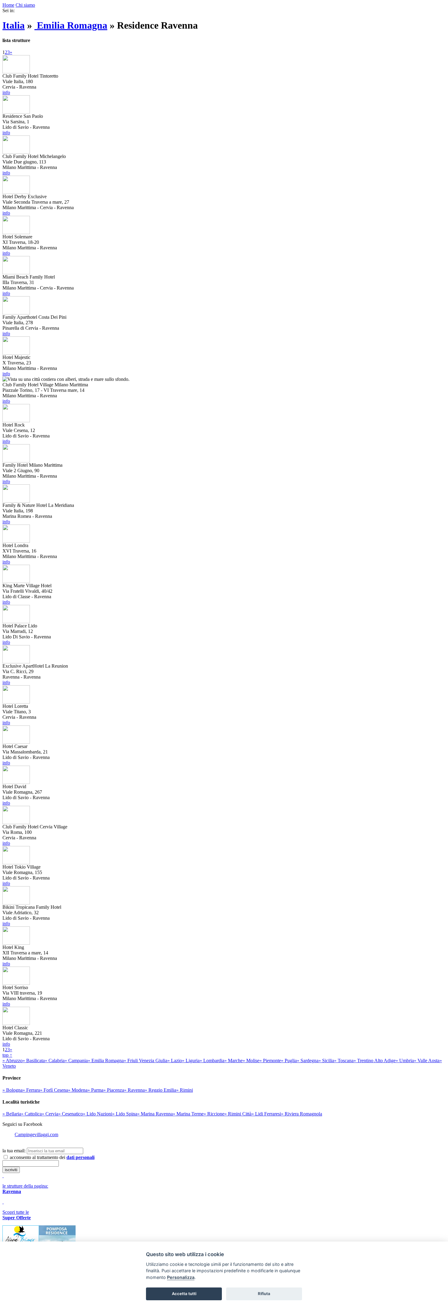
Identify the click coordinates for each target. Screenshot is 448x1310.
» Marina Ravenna (155, 1113)
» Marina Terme (188, 1113)
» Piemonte (270, 1060)
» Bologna (12, 1090)
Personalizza (180, 1277)
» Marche (233, 1060)
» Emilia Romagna (106, 1060)
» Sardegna (307, 1060)
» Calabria (55, 1060)
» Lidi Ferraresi (266, 1113)
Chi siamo (25, 5)
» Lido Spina (124, 1113)
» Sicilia (326, 1060)
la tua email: (14, 1150)
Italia (13, 25)
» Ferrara (31, 1090)
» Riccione (214, 1113)
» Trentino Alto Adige (375, 1060)
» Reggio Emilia (160, 1090)
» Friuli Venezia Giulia (145, 1060)
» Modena (77, 1090)
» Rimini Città (237, 1113)
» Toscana (344, 1060)
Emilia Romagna (70, 25)
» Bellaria (11, 1113)
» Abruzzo (12, 1060)
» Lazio (174, 1060)
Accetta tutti (184, 1293)
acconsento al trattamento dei (51, 1157)
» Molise (251, 1060)
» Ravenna (134, 1090)
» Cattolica (31, 1113)
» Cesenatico (70, 1113)
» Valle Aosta (426, 1060)
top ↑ (7, 1055)
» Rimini (184, 1090)
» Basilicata (34, 1060)
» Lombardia (212, 1060)
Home (8, 5)
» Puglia (289, 1060)
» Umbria (405, 1060)
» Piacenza (113, 1090)
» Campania (76, 1060)
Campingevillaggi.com (36, 1134)
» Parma (95, 1090)
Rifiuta (264, 1293)
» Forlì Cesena (54, 1090)
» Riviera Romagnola (301, 1113)
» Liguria (191, 1060)
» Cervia (50, 1113)
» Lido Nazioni (97, 1113)
